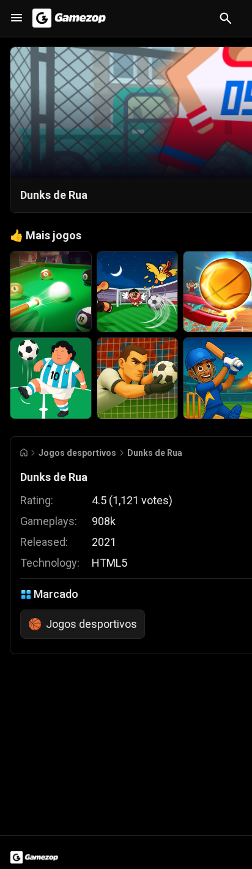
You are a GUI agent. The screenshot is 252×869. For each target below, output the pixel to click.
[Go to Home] (24, 453)
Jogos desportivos (77, 453)
